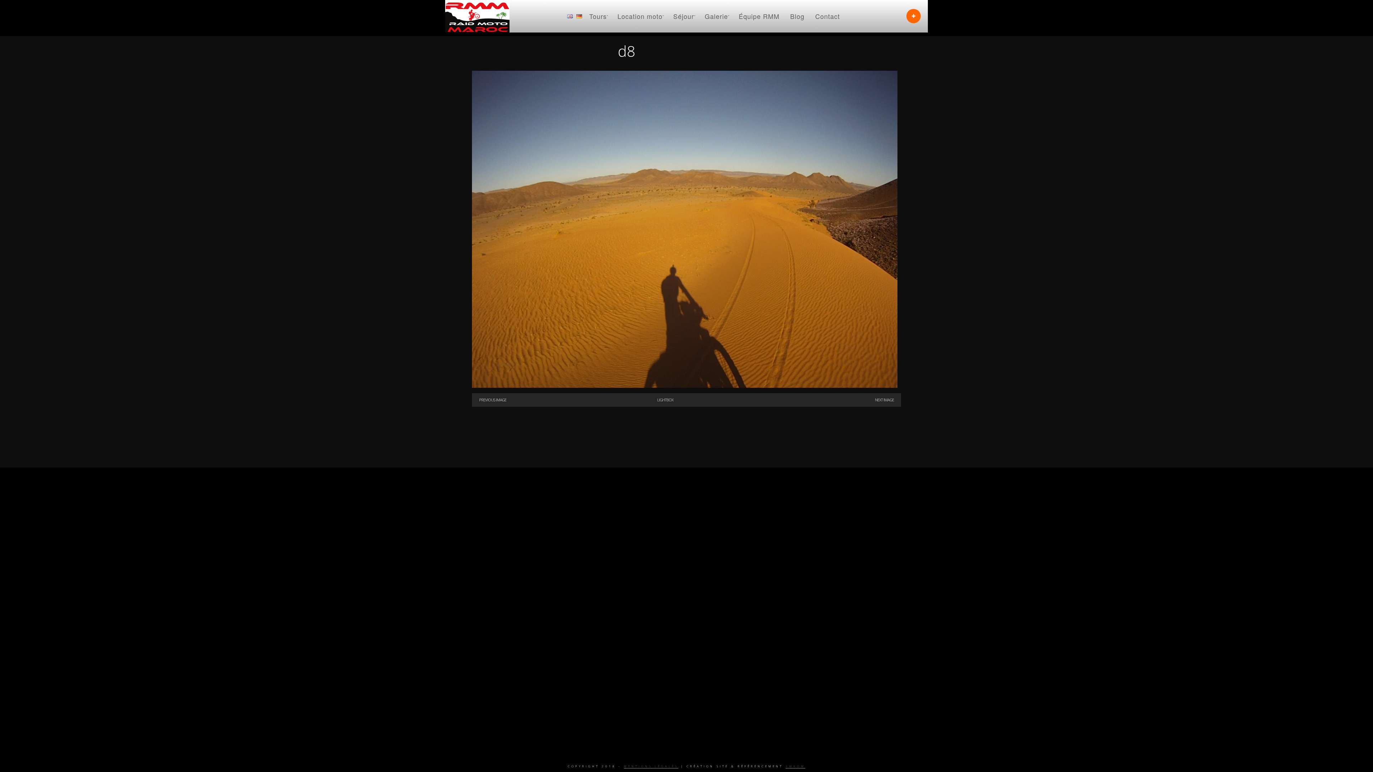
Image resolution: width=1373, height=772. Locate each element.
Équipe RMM (759, 16)
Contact (827, 16)
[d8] (684, 386)
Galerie (716, 16)
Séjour (683, 16)
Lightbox (665, 399)
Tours (598, 16)
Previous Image (492, 399)
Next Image (884, 399)
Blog (797, 16)
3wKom (795, 766)
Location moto (640, 16)
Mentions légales (651, 766)
